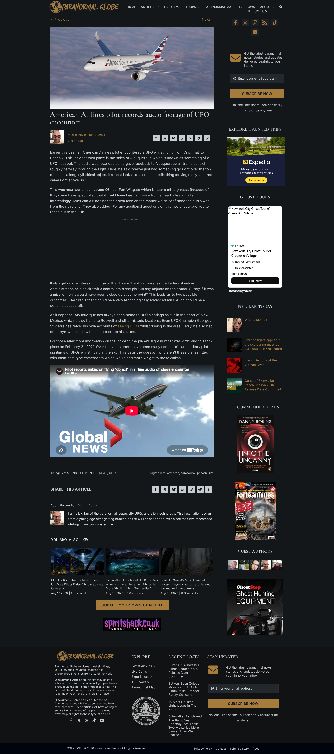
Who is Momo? (256, 320)
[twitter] (79, 720)
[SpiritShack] (132, 624)
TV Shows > (140, 682)
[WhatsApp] (190, 138)
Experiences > (141, 677)
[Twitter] (245, 22)
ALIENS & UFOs (77, 473)
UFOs (112, 473)
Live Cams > (140, 671)
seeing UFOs (128, 326)
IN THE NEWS (98, 473)
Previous (62, 19)
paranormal (188, 473)
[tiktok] (94, 720)
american (173, 473)
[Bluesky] (173, 138)
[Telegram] (198, 138)
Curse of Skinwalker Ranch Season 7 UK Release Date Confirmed (263, 385)
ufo (211, 473)
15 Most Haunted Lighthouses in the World (182, 705)
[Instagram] (255, 22)
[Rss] (264, 22)
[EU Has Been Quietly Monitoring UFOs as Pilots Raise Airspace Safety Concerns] (77, 550)
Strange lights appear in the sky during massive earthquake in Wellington (263, 344)
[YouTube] (255, 32)
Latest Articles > (143, 666)
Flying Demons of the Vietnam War (261, 362)
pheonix (202, 473)
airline (162, 473)
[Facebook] (156, 138)
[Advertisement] (132, 250)
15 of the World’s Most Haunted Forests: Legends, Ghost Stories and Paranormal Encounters (186, 584)
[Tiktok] (274, 22)
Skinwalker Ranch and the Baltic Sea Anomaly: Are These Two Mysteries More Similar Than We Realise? (132, 584)
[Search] (280, 6)
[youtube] (102, 720)
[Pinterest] (207, 138)
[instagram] (86, 720)
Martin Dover (77, 135)
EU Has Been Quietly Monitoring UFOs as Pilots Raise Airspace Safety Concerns (77, 584)
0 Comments (79, 593)
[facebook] (71, 720)
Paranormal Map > (144, 687)
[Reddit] (182, 138)
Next (206, 19)
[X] (165, 138)
